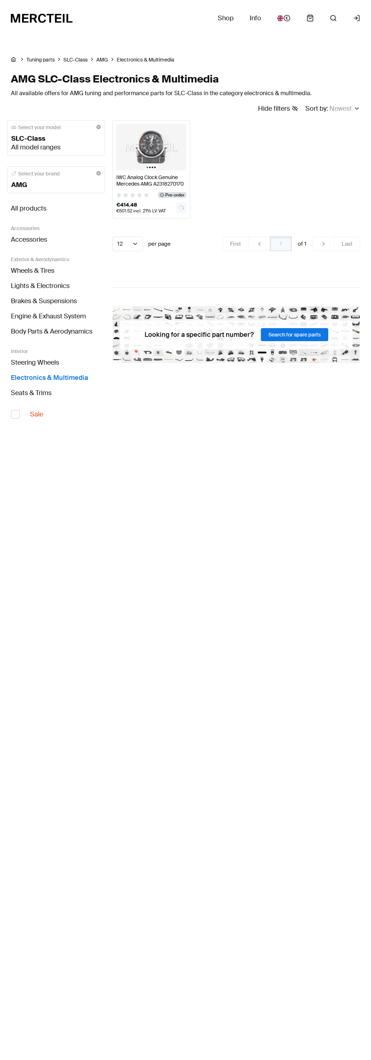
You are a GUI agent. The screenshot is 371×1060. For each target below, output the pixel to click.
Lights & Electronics (40, 285)
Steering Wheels (35, 362)
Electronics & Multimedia (49, 377)
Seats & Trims (31, 393)
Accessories (29, 239)
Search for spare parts (294, 334)
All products (28, 208)
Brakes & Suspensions (44, 301)
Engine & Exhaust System (48, 316)
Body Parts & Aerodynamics (51, 331)
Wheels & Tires (32, 270)
